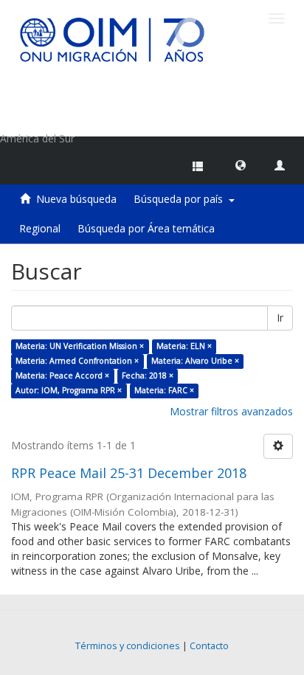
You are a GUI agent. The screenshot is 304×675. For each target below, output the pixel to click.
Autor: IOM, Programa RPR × (68, 390)
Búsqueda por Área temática (146, 228)
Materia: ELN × (184, 346)
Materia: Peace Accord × (62, 375)
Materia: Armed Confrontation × (77, 361)
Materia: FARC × (164, 390)
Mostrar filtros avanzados (231, 411)
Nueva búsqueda (76, 199)
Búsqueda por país (181, 199)
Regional (40, 228)
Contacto (209, 646)
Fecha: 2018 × (147, 375)
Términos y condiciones (127, 646)
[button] (240, 164)
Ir (280, 318)
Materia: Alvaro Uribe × (195, 361)
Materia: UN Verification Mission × (79, 346)
